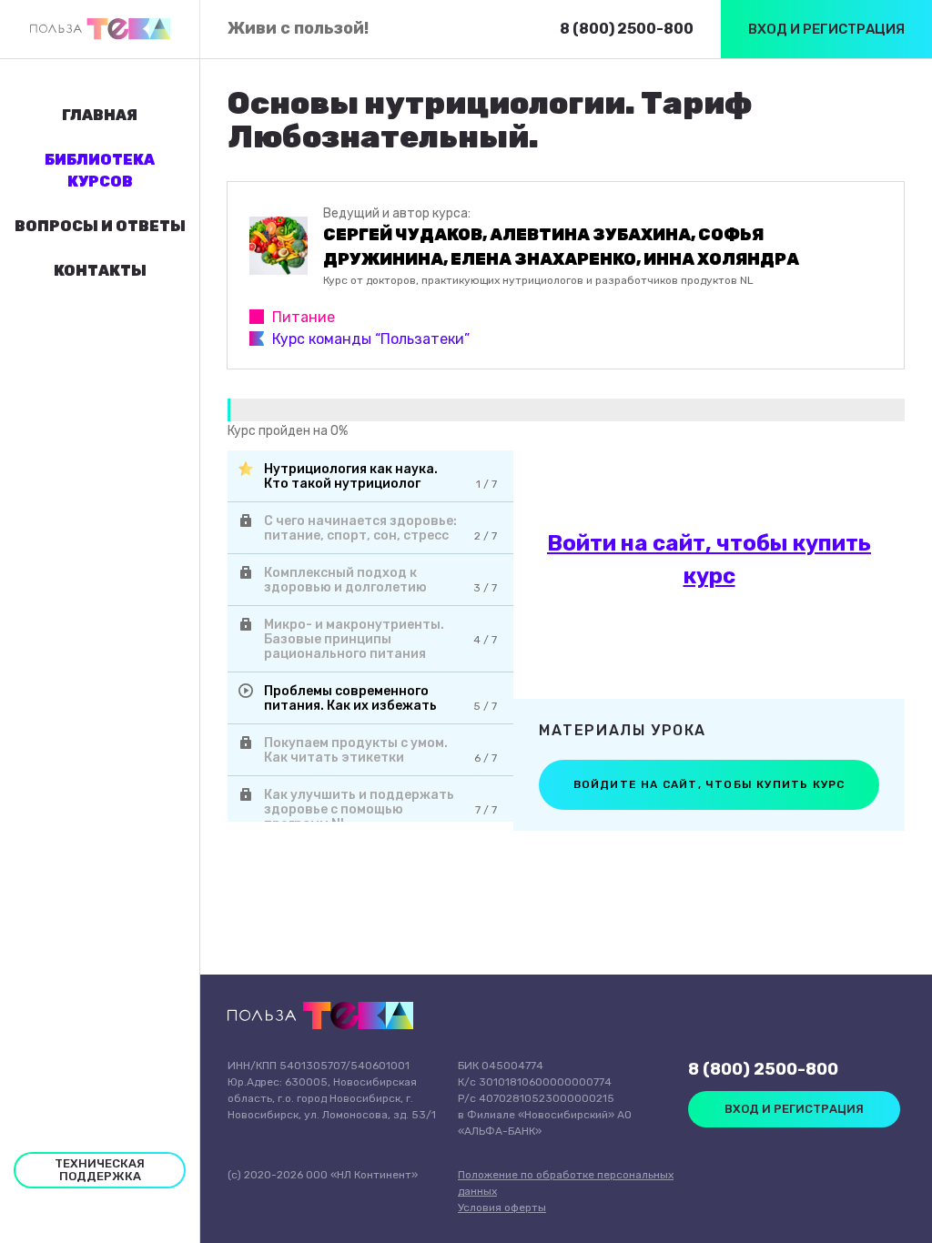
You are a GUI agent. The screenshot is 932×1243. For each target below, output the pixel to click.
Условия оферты (502, 1207)
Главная (99, 115)
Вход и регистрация (826, 29)
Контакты (100, 270)
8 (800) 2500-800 (627, 28)
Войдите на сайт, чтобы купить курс (709, 784)
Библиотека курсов (100, 170)
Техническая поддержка (100, 1170)
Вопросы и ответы (100, 226)
